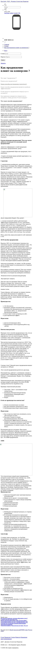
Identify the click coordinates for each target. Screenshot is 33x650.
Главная (6, 44)
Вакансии (7, 637)
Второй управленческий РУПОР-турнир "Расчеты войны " (14, 620)
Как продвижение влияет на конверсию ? (16, 47)
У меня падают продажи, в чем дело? (9, 619)
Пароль (3, 57)
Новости (18, 637)
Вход (5, 50)
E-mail (2, 53)
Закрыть (3, 63)
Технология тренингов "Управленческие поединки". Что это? (14, 625)
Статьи (6, 46)
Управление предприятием (6, 624)
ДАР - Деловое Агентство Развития (17, 1)
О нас (2, 637)
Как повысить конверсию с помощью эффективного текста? (14, 618)
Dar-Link (3, 1)
